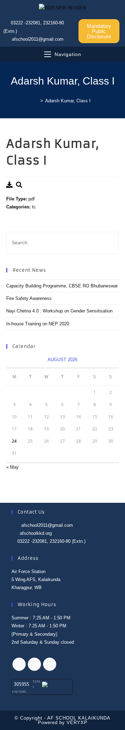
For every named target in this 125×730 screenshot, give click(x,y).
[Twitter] (19, 664)
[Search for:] (62, 242)
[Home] (36, 100)
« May (12, 467)
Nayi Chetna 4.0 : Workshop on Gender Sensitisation (59, 311)
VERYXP (77, 722)
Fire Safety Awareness (29, 298)
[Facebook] (34, 664)
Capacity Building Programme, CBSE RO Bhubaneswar (62, 285)
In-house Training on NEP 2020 (37, 323)
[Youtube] (49, 664)
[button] (98, 31)
